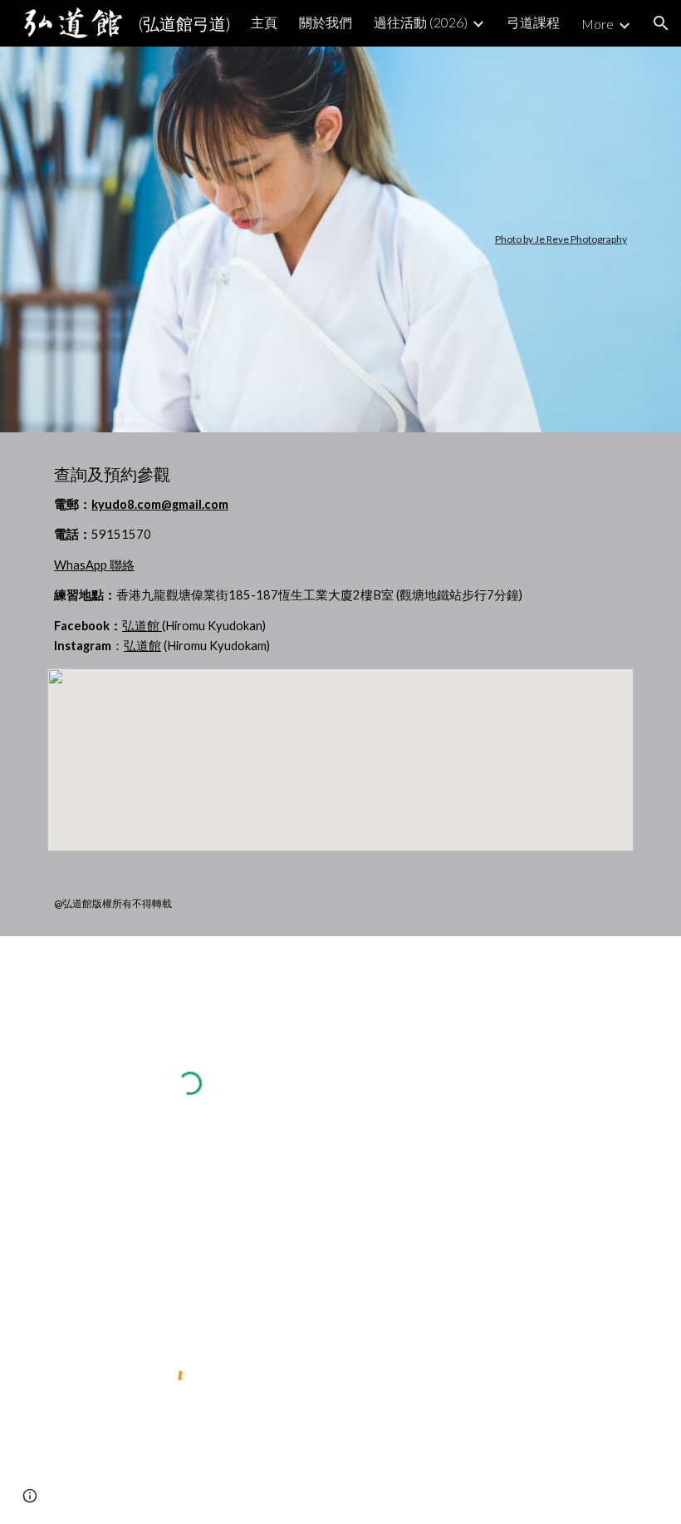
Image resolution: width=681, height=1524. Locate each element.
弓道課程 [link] (533, 22)
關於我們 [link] (325, 22)
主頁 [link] (264, 22)
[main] (340, 239)
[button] (661, 23)
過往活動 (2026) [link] (421, 22)
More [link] (597, 24)
